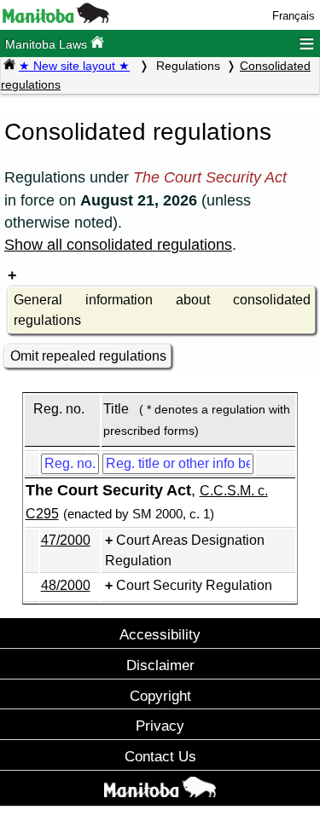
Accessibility (160, 634)
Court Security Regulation (194, 585)
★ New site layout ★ (74, 65)
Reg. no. (58, 409)
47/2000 (65, 540)
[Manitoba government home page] (56, 19)
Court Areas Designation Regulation (185, 550)
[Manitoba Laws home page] (9, 65)
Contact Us (160, 756)
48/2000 (65, 585)
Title (116, 409)
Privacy (160, 725)
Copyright (160, 695)
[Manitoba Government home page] (160, 790)
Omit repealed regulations (88, 356)
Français (293, 15)
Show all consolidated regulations (118, 244)
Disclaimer (160, 665)
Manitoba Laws (47, 44)
